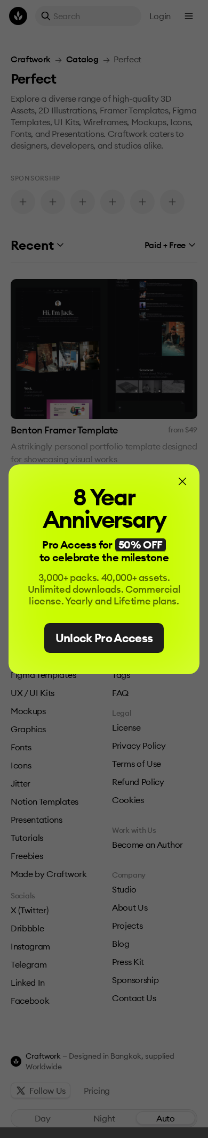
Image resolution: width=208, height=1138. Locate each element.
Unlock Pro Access (104, 638)
